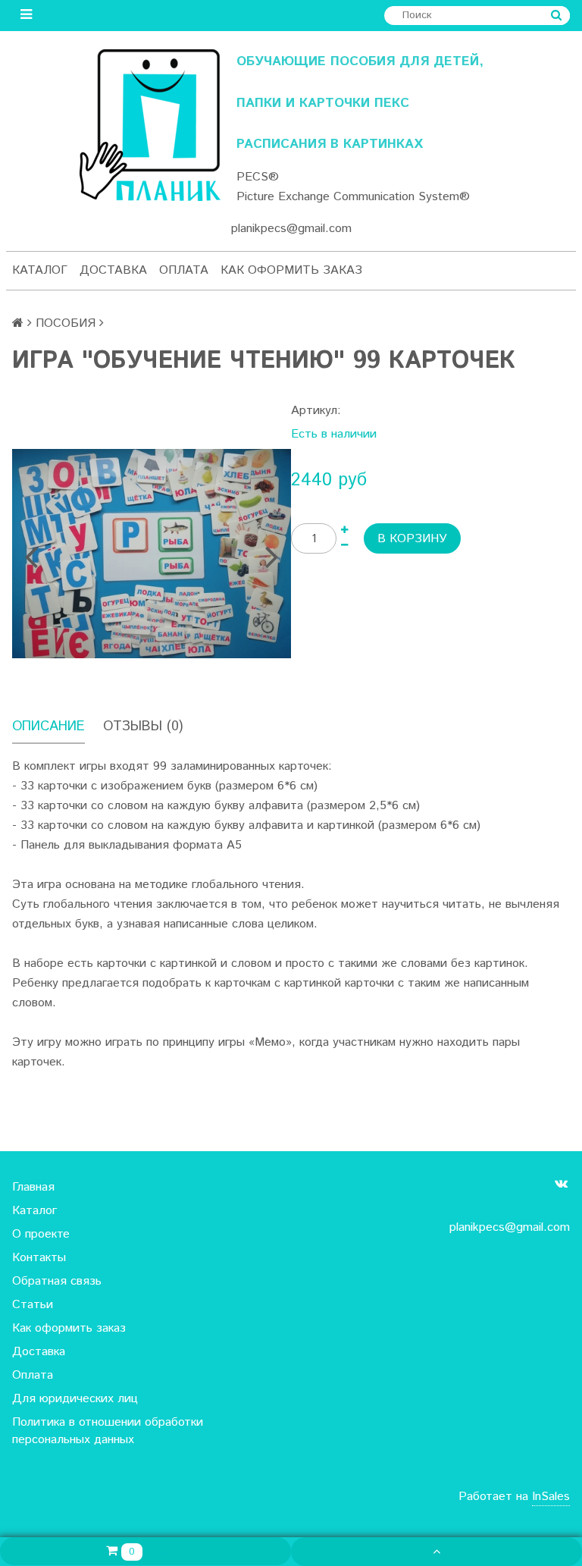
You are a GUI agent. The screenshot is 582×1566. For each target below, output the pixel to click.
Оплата (183, 270)
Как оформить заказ (291, 270)
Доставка (113, 270)
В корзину (412, 539)
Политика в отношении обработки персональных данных (107, 1431)
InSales (551, 1496)
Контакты (39, 1257)
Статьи (32, 1304)
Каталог (39, 270)
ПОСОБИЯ (65, 323)
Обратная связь (57, 1281)
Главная (33, 1187)
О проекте (41, 1234)
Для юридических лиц (75, 1399)
